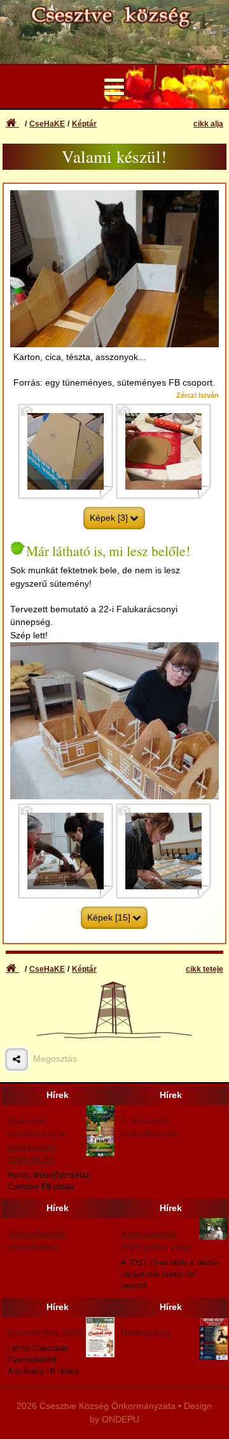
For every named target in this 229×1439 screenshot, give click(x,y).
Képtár (84, 123)
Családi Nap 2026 (45, 1332)
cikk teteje (204, 969)
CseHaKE (47, 123)
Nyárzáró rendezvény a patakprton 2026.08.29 (37, 1140)
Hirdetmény (145, 1332)
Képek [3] (109, 518)
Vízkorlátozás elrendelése (37, 1240)
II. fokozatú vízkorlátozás (149, 1127)
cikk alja (208, 123)
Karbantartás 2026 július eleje (156, 1240)
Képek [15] (108, 918)
